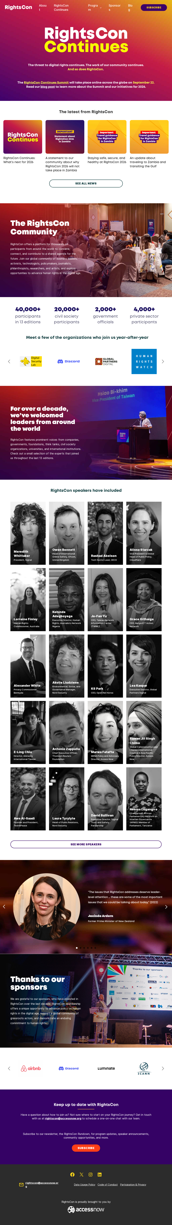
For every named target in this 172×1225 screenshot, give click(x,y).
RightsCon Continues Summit (46, 82)
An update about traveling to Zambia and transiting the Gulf (148, 162)
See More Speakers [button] (86, 844)
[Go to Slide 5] (91, 948)
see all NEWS (86, 183)
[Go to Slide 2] (80, 948)
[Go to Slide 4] (88, 948)
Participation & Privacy (133, 1184)
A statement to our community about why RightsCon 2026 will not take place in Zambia (62, 164)
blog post (47, 87)
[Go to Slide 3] (84, 948)
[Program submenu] (101, 8)
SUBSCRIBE (153, 7)
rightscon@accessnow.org (63, 1118)
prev (9, 361)
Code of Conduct (108, 1184)
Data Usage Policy (84, 1184)
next (162, 361)
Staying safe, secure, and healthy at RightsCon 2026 (107, 160)
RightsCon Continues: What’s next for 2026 (19, 160)
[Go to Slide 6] (95, 948)
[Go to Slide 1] (77, 948)
